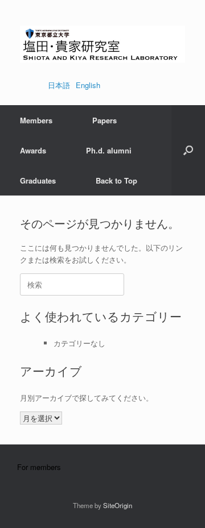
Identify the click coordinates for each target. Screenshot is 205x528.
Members (36, 120)
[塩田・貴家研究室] (102, 44)
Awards (33, 150)
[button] (188, 150)
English (88, 85)
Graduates (38, 180)
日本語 (59, 85)
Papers (104, 120)
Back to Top (116, 180)
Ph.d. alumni (109, 150)
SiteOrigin (117, 505)
